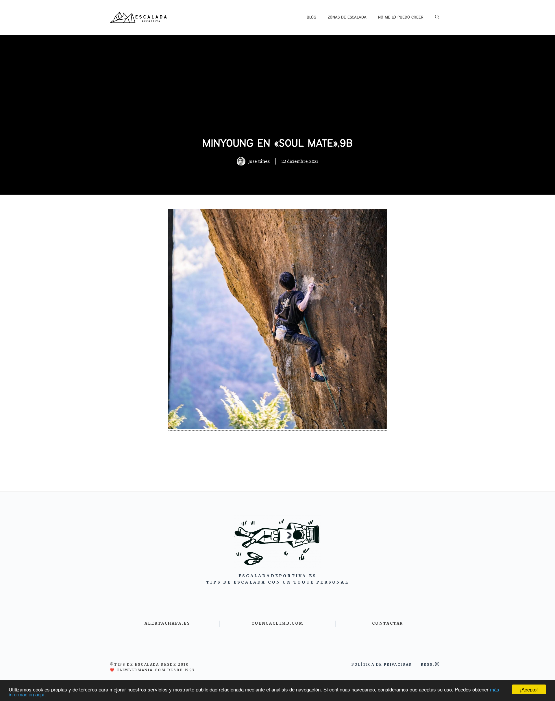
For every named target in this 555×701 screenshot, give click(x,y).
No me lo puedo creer (400, 17)
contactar (387, 623)
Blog (311, 17)
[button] (437, 17)
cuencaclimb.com (277, 623)
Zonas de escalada (347, 17)
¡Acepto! (529, 689)
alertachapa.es (167, 623)
